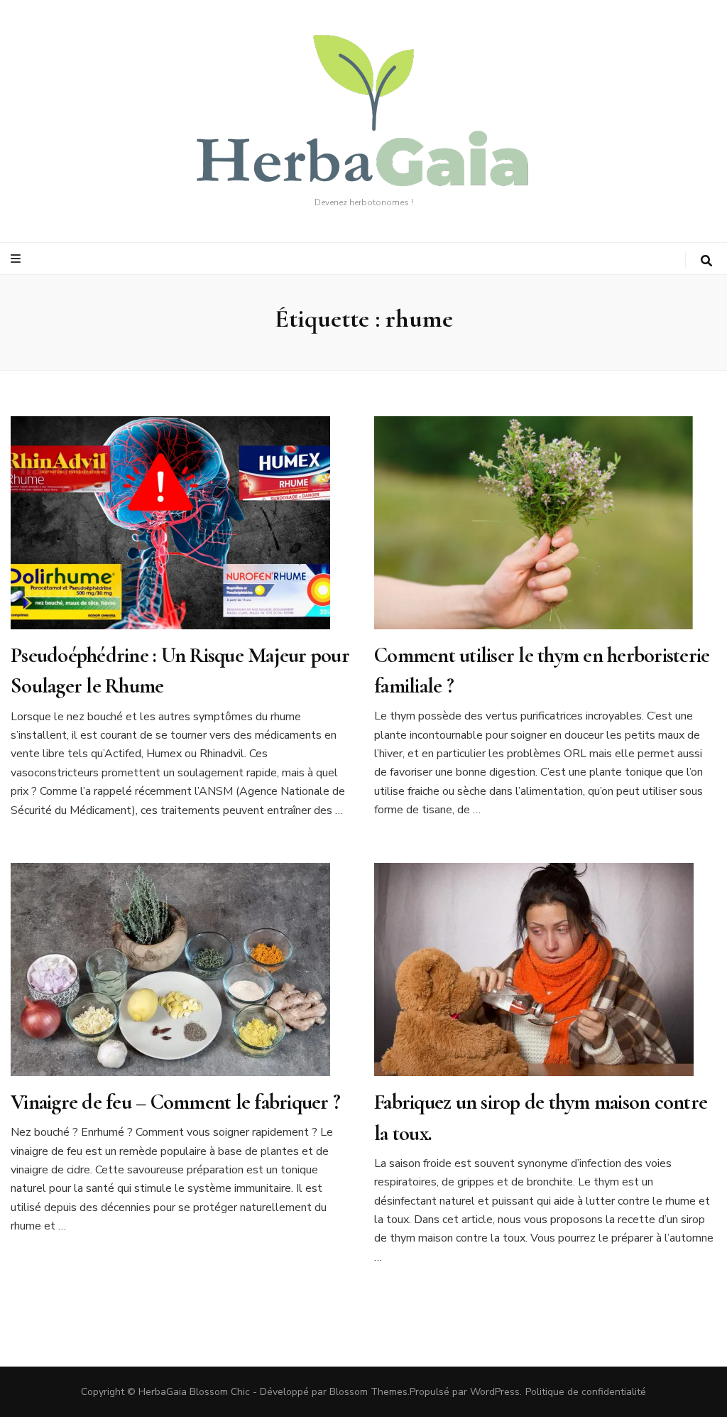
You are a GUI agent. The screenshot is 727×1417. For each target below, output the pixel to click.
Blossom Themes (368, 1392)
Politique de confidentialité (585, 1392)
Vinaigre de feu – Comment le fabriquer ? (175, 1102)
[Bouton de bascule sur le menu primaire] (17, 259)
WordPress (495, 1392)
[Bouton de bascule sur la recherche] (706, 261)
